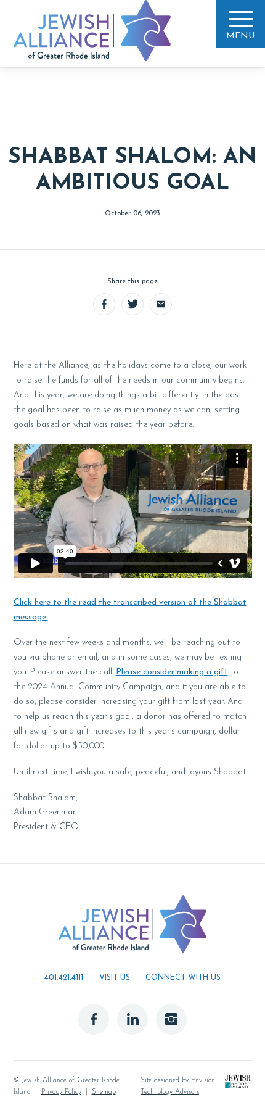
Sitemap (104, 1092)
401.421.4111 (63, 978)
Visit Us (114, 978)
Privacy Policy (61, 1092)
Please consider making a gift (172, 672)
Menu (240, 36)
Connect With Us (183, 978)
